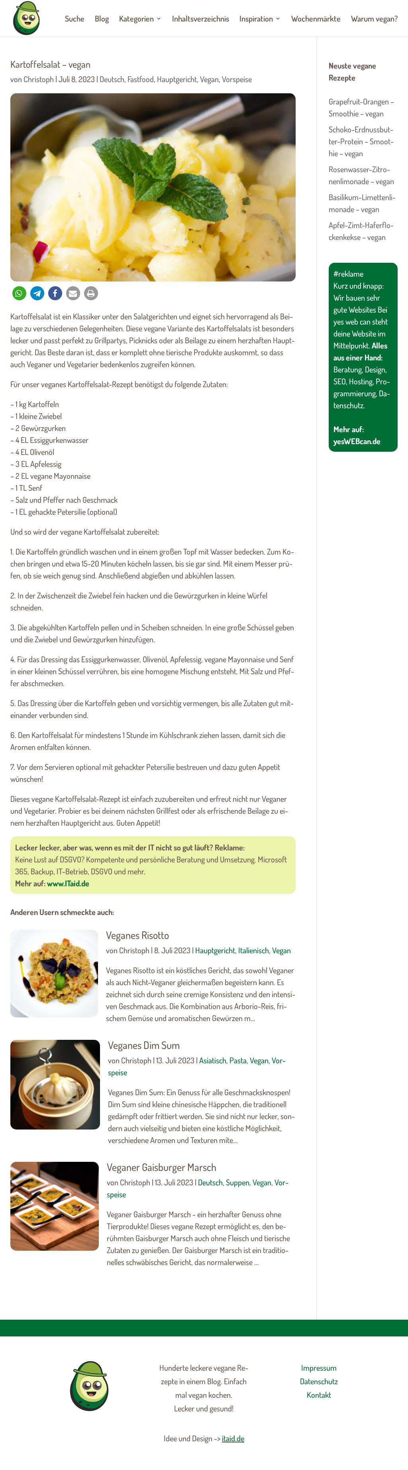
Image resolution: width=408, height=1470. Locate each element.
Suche (74, 20)
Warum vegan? (374, 20)
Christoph (39, 79)
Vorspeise (237, 79)
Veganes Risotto (137, 934)
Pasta (238, 1060)
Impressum (319, 1367)
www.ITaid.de (68, 883)
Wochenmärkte (316, 20)
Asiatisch (212, 1060)
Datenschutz (319, 1381)
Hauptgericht (177, 79)
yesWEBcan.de (357, 441)
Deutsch (112, 79)
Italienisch (253, 950)
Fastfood (141, 79)
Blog (102, 20)
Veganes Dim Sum (144, 1044)
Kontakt (319, 1394)
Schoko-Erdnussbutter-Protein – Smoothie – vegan (361, 141)
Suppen (237, 1182)
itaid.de (233, 1438)
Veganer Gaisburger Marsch (161, 1166)
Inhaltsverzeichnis (200, 20)
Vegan (209, 79)
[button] (19, 293)
